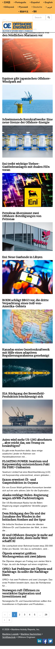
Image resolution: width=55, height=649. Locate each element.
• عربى (49, 7)
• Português (20, 2)
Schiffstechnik (9, 637)
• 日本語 (6, 2)
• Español (35, 2)
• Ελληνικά (8, 7)
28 (46, 614)
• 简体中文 (23, 11)
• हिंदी (34, 11)
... (40, 614)
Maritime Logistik (10, 634)
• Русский (23, 7)
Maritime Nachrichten (31, 634)
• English (48, 2)
